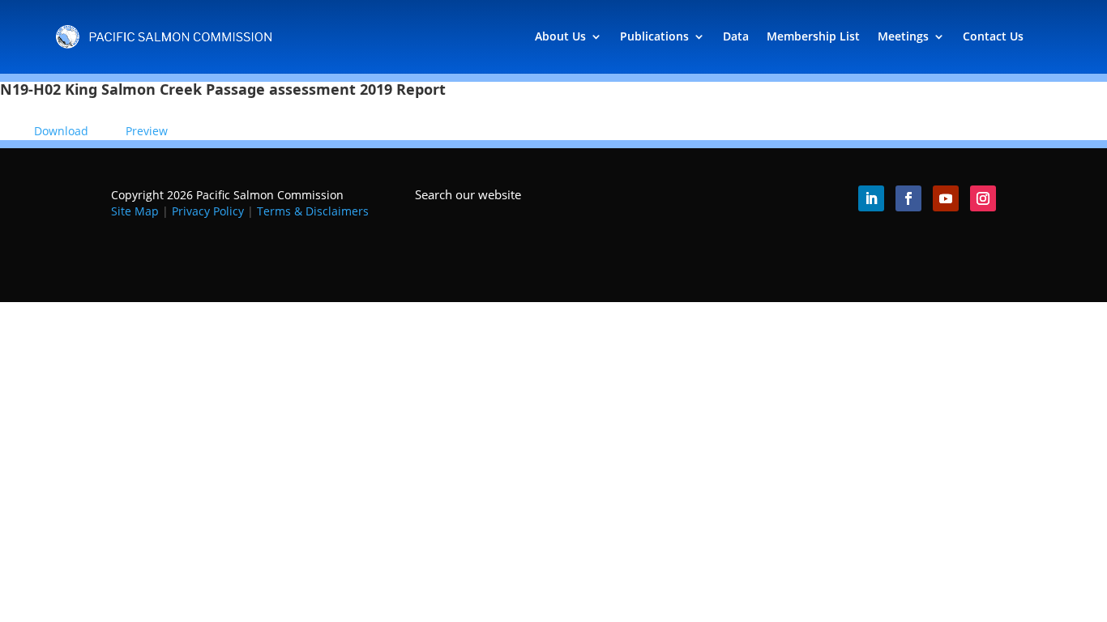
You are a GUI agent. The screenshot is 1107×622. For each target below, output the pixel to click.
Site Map (135, 211)
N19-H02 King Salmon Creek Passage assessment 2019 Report (223, 89)
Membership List (813, 36)
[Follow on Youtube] (946, 198)
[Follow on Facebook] (908, 198)
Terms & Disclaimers (313, 211)
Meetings (903, 36)
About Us (560, 36)
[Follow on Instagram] (983, 198)
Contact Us (993, 36)
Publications (654, 36)
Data (736, 36)
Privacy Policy (208, 211)
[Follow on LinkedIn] (871, 198)
